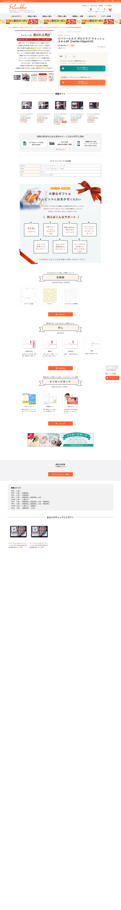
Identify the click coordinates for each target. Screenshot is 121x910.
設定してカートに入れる (83, 68)
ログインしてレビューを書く (60, 474)
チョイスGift (116, 1)
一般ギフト (25, 499)
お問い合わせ (93, 5)
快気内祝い (46, 504)
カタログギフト (16, 16)
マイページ (91, 11)
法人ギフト (92, 16)
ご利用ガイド (85, 5)
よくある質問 (108, 5)
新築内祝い (46, 501)
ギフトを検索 (107, 16)
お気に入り (98, 11)
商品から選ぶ (47, 16)
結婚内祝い (25, 493)
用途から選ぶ (32, 16)
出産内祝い (25, 495)
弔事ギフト (108, 1)
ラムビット (100, 1)
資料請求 (101, 5)
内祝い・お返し (15, 491)
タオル (33, 508)
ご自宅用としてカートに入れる (83, 82)
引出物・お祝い (15, 499)
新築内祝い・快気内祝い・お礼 (31, 497)
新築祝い (33, 506)
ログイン (104, 11)
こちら (63, 149)
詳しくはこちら (60, 314)
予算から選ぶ (62, 16)
